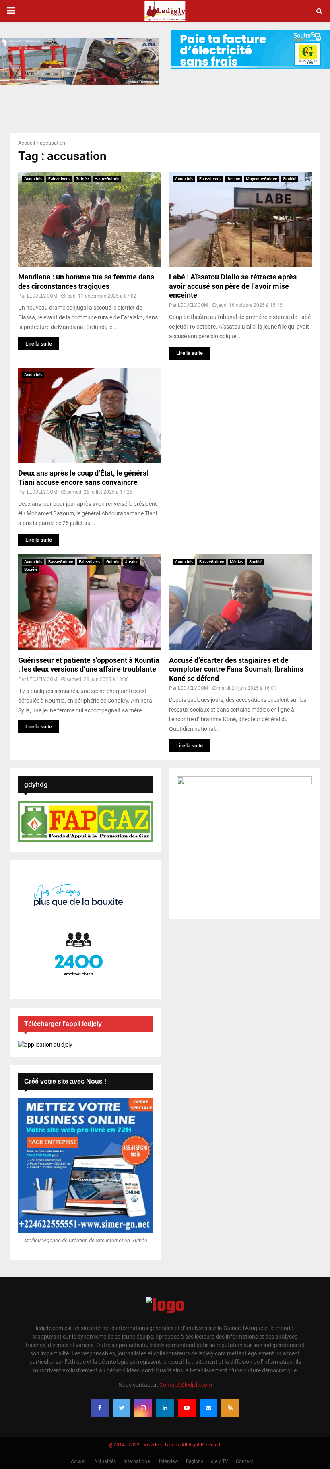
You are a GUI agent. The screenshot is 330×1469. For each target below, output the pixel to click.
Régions (194, 1461)
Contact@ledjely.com (185, 1385)
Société (289, 178)
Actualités (33, 178)
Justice (233, 178)
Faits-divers (59, 178)
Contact (244, 1461)
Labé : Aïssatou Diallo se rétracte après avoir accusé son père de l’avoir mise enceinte (233, 286)
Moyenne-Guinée (261, 178)
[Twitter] (121, 1408)
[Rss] (230, 1408)
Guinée (82, 178)
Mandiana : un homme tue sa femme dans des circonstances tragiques (86, 281)
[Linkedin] (165, 1408)
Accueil (26, 143)
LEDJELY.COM (42, 296)
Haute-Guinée (107, 178)
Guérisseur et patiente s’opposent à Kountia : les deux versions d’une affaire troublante (88, 665)
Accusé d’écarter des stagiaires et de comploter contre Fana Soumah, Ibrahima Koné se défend (236, 669)
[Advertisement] (240, 424)
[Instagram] (143, 1408)
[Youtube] (187, 1408)
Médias (236, 561)
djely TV (219, 1461)
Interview (168, 1461)
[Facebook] (100, 1408)
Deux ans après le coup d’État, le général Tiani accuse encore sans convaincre (83, 477)
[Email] (208, 1408)
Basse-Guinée (60, 561)
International (137, 1461)
